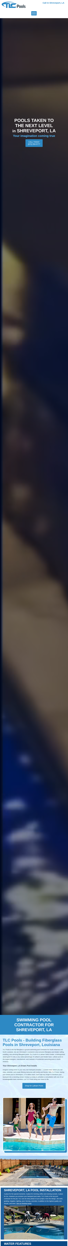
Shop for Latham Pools (34, 1086)
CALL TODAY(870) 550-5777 (34, 143)
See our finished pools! (24, 1203)
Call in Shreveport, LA (53, 3)
